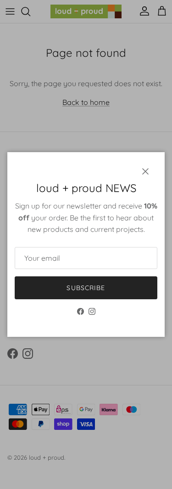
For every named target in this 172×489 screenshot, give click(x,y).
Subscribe (86, 288)
